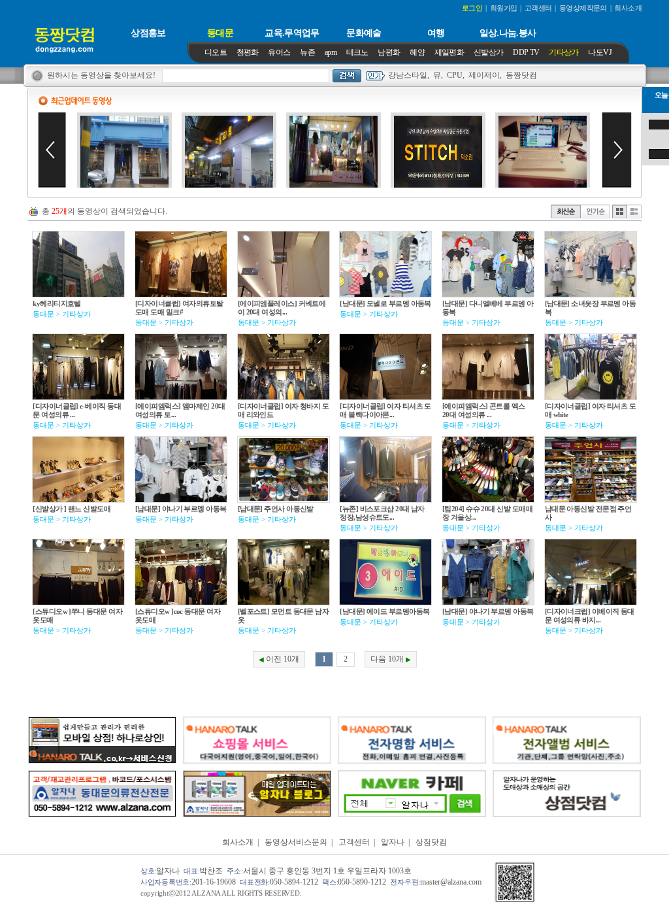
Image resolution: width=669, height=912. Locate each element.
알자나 (392, 842)
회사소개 (237, 842)
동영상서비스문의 (296, 842)
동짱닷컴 (521, 75)
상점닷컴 (431, 842)
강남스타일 (407, 75)
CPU (455, 75)
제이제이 (484, 75)
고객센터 (354, 842)
